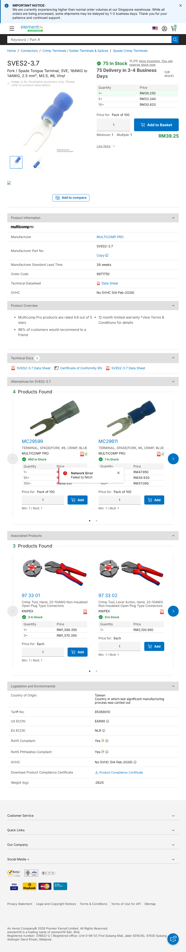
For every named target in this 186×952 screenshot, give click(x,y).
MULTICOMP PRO (110, 237)
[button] (12, 28)
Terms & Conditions (93, 904)
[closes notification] (180, 5)
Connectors (29, 51)
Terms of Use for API (126, 904)
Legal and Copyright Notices (56, 904)
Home (11, 51)
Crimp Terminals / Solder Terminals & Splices (75, 51)
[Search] (175, 39)
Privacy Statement (19, 904)
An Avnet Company (20, 928)
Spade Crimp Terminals (130, 51)
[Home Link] (40, 28)
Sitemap (150, 904)
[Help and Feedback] (173, 939)
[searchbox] (89, 39)
